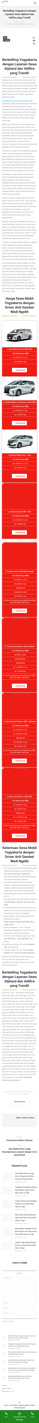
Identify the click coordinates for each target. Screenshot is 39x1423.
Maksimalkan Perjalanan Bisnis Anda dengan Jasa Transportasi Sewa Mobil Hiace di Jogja (26, 1231)
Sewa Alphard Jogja (9, 101)
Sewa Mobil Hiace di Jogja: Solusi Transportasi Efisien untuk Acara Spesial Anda (24, 1176)
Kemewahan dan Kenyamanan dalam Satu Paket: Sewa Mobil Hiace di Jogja (25, 1217)
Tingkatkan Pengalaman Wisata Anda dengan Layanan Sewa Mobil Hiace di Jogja (26, 1190)
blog (5, 37)
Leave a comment (24, 1094)
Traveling (6, 40)
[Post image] (7, 1177)
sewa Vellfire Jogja (25, 101)
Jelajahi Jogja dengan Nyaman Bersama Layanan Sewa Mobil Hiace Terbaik (25, 1245)
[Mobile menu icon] (35, 3)
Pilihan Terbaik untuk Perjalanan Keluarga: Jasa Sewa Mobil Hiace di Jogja (26, 1204)
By (27, 1091)
